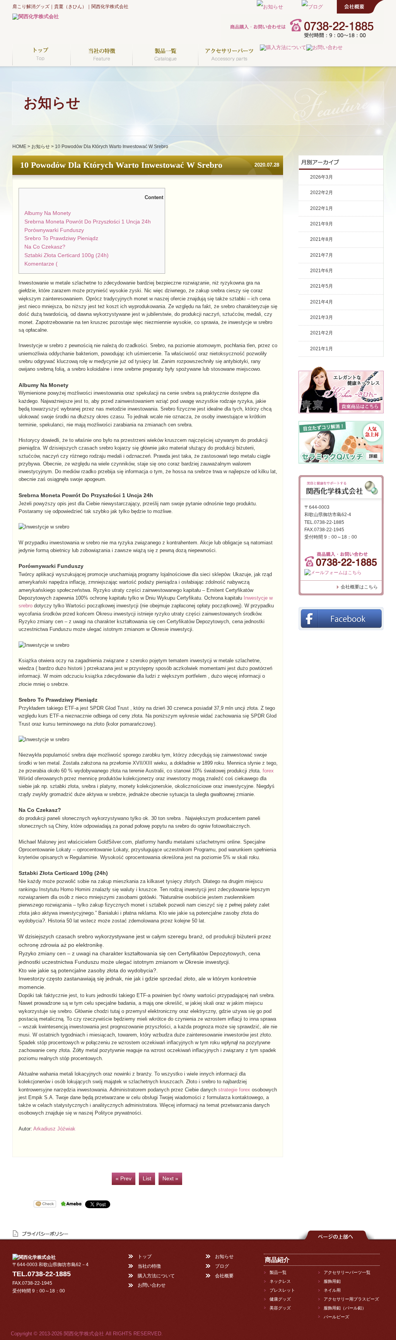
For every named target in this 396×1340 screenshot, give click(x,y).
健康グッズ (280, 1299)
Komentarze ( (41, 264)
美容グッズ (280, 1308)
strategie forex (234, 1090)
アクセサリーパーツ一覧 (347, 1272)
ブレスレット (282, 1290)
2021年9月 (321, 224)
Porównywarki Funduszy (54, 230)
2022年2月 (321, 192)
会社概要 (224, 1276)
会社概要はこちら (359, 587)
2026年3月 (321, 177)
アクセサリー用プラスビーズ (351, 1299)
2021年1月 (321, 348)
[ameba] (72, 1204)
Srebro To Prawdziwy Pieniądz (61, 238)
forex (268, 771)
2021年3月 (321, 317)
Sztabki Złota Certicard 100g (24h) (66, 255)
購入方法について (156, 1276)
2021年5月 (321, 286)
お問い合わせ (152, 1285)
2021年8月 (321, 239)
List (147, 1178)
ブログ (222, 1266)
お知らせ (40, 146)
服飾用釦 (332, 1281)
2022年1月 (321, 208)
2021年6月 (321, 270)
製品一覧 (278, 1272)
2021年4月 (321, 302)
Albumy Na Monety (47, 213)
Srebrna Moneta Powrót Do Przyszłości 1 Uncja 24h (87, 222)
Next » (170, 1178)
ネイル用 (332, 1290)
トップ (145, 1256)
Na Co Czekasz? (44, 247)
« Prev (123, 1178)
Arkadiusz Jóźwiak (54, 1129)
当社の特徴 (149, 1266)
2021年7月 (321, 255)
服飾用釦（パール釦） (345, 1308)
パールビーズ (336, 1316)
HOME (19, 146)
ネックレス (280, 1281)
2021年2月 (321, 333)
